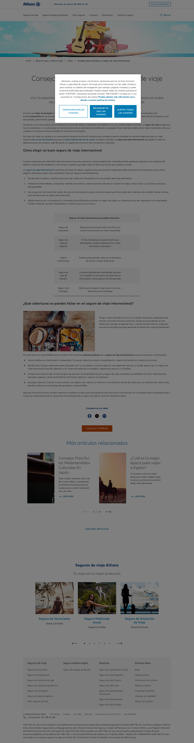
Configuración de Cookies (73, 111)
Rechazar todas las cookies (101, 111)
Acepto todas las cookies (125, 111)
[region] (98, 98)
